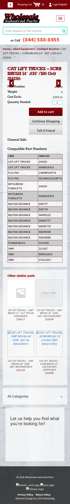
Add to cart (46, 112)
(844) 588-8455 (41, 39)
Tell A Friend (46, 130)
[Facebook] (10, 5)
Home (7, 49)
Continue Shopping (46, 121)
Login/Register (59, 4)
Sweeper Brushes (48, 49)
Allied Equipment (24, 49)
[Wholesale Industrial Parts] (29, 18)
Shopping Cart (30, 4)
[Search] (64, 30)
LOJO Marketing (46, 498)
